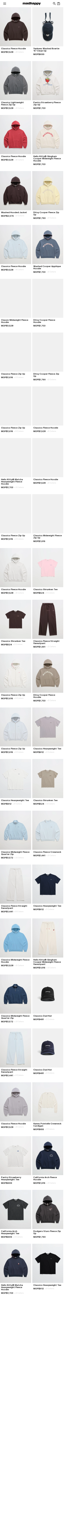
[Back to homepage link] (32, 3)
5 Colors (49, 593)
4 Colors (19, 52)
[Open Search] (54, 3)
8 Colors (19, 160)
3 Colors (17, 804)
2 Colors (19, 108)
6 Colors (18, 431)
